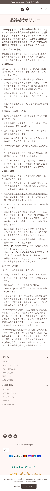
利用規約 (5, 361)
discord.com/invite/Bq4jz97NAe (19, 252)
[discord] (10, 436)
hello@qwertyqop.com (15, 245)
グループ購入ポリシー (11, 369)
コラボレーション (9, 393)
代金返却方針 (7, 373)
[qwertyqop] (25, 9)
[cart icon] (46, 9)
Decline (17, 486)
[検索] (41, 9)
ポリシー (6, 357)
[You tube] (15, 436)
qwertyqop (28, 445)
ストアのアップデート (11, 397)
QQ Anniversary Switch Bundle (25, 2)
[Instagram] (5, 436)
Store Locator (8, 404)
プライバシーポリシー (11, 365)
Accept (29, 486)
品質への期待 (7, 380)
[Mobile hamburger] (4, 9)
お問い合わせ (7, 389)
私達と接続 (7, 385)
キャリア (5, 400)
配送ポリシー (7, 376)
